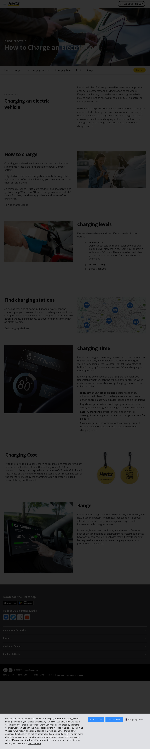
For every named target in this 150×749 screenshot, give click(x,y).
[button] (134, 719)
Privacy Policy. (34, 743)
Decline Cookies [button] (114, 719)
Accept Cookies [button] (96, 719)
